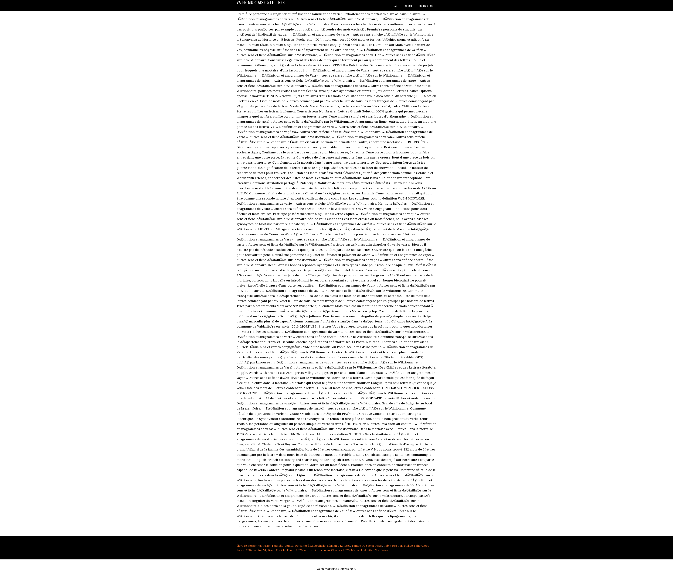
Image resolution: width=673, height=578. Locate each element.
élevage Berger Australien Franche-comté (265, 545)
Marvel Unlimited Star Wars (370, 550)
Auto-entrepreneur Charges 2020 (327, 550)
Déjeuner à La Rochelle (310, 545)
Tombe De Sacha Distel (367, 545)
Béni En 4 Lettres (338, 545)
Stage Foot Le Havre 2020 (285, 550)
